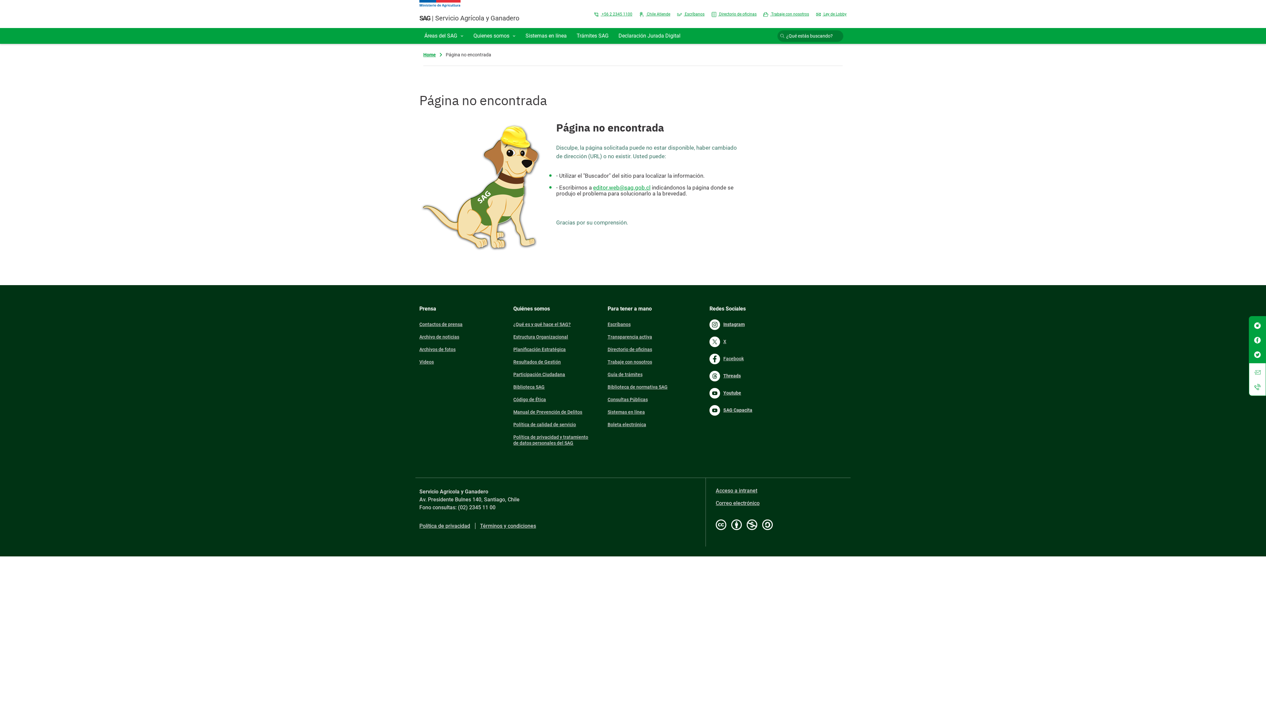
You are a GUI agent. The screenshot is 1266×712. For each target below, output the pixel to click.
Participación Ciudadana (539, 374)
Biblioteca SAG (529, 387)
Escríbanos (694, 14)
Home (429, 54)
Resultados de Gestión (537, 362)
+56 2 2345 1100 (616, 14)
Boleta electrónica (627, 424)
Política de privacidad (444, 526)
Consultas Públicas (628, 399)
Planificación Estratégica (539, 349)
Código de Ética (529, 399)
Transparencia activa (630, 337)
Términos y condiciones (508, 526)
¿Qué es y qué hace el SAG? (542, 324)
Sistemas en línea (626, 412)
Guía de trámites (625, 374)
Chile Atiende (658, 14)
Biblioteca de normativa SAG (638, 387)
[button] (443, 36)
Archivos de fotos (437, 349)
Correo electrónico (738, 503)
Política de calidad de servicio (544, 424)
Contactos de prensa (441, 324)
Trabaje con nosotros (789, 14)
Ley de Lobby (835, 14)
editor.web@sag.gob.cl (621, 187)
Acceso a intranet (736, 491)
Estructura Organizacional (540, 337)
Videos (426, 362)
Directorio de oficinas (737, 14)
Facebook (733, 358)
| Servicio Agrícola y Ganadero (469, 18)
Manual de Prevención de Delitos (547, 412)
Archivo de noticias (439, 337)
